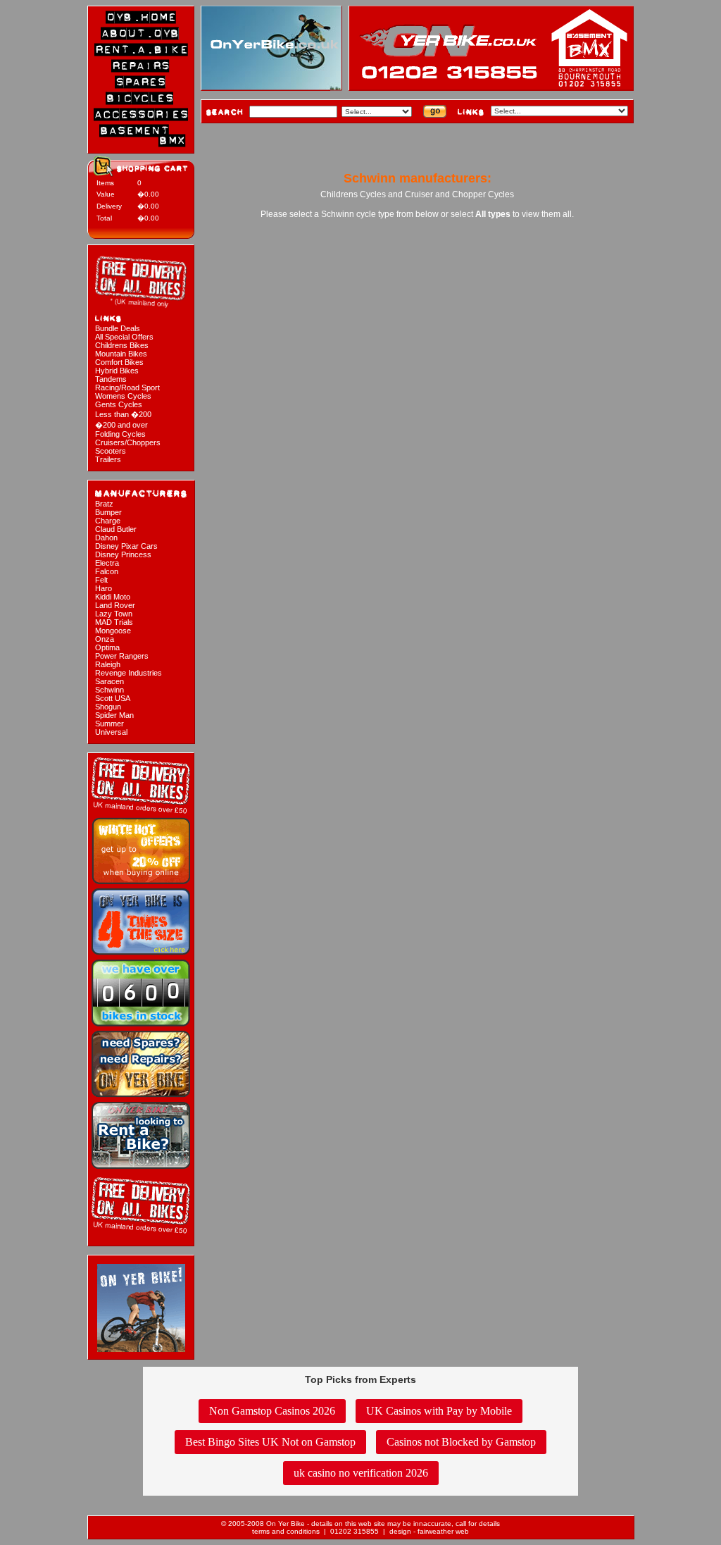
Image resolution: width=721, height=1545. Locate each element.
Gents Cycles (118, 404)
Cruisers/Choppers (128, 442)
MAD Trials (114, 622)
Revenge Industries (128, 673)
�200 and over (121, 425)
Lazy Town (113, 613)
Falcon (106, 571)
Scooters (110, 451)
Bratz (104, 504)
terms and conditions (286, 1531)
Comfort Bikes (119, 362)
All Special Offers (124, 337)
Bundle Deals (117, 328)
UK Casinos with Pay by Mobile (439, 1411)
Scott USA (112, 698)
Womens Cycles (123, 396)
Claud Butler (116, 529)
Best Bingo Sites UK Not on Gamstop (270, 1442)
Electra (107, 563)
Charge (107, 520)
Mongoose (113, 630)
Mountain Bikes (121, 353)
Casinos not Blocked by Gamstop (461, 1442)
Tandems (111, 379)
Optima (107, 647)
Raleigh (107, 664)
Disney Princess (123, 554)
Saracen (109, 681)
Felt (101, 580)
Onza (104, 639)
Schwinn (109, 689)
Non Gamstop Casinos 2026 (272, 1411)
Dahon (106, 537)
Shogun (108, 706)
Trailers (108, 459)
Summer (109, 723)
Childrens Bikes (122, 345)
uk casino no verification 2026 (361, 1473)
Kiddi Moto (112, 596)
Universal (111, 732)
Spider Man (114, 715)
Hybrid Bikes (117, 370)
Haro (103, 588)
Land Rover (115, 605)
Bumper (108, 512)
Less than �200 (123, 414)
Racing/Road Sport (127, 387)
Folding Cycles (120, 434)
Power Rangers (122, 656)
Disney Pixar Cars (126, 546)
